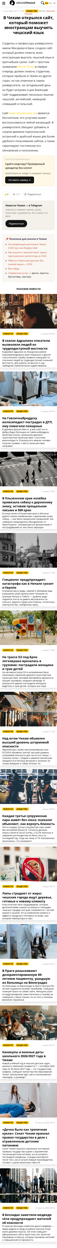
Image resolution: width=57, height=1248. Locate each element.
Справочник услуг (18, 272)
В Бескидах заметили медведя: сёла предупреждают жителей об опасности (27, 1219)
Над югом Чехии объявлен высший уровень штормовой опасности (25, 742)
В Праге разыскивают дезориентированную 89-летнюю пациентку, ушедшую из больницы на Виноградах (26, 977)
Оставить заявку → (20, 179)
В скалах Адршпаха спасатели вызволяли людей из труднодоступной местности (26, 345)
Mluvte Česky (25, 66)
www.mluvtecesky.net (23, 113)
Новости (8, 333)
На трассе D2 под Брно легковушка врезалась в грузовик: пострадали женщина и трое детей (27, 663)
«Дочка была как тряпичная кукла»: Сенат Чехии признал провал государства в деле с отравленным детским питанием (25, 1137)
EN (50, 3)
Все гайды (13, 268)
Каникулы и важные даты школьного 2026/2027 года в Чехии (24, 1056)
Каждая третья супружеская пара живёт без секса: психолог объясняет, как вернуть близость (28, 820)
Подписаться (16, 223)
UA (54, 3)
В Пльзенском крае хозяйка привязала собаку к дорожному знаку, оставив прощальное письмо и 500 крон (27, 504)
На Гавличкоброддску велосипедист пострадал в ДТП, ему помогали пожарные (27, 422)
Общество (31, 11)
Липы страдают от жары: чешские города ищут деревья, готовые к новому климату (27, 897)
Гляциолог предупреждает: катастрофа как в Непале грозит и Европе (28, 584)
